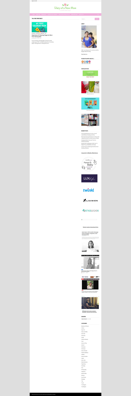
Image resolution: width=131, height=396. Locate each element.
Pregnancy (83, 371)
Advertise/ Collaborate (52, 14)
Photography (83, 369)
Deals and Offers (84, 331)
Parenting (42, 33)
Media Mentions (74, 14)
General (82, 345)
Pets (82, 367)
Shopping (83, 379)
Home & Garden (84, 356)
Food (82, 341)
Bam (54, 394)
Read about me (84, 54)
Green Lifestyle (84, 350)
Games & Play (84, 343)
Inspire (82, 358)
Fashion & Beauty (84, 339)
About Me (38, 14)
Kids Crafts (83, 360)
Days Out (83, 329)
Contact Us (81, 14)
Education (38, 33)
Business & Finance (85, 326)
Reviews (83, 375)
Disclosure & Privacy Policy (64, 14)
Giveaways (83, 346)
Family (82, 337)
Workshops (44, 14)
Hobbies (82, 354)
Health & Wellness (84, 352)
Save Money (83, 377)
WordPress (50, 394)
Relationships (84, 373)
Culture (82, 328)
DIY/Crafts (34, 33)
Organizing (83, 364)
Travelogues (83, 384)
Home (34, 14)
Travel (82, 382)
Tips (45, 33)
